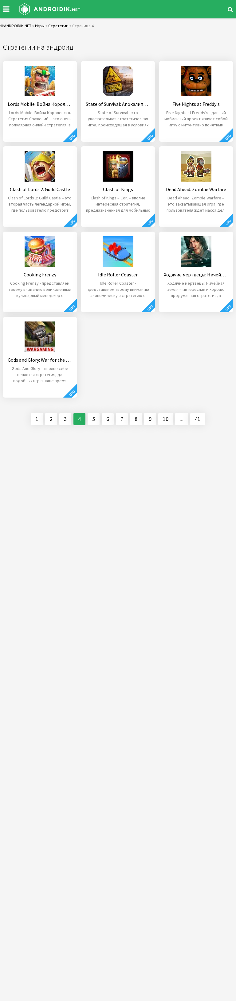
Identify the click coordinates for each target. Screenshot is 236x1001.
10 (165, 418)
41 (197, 418)
